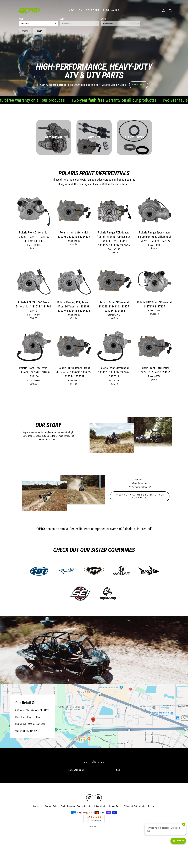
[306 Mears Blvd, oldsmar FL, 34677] (94, 716)
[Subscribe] (117, 770)
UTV (80, 10)
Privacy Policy (100, 806)
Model (103, 19)
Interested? (144, 529)
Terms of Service (84, 806)
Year (21, 19)
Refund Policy (115, 806)
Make (62, 19)
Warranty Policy (51, 806)
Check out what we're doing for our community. (139, 496)
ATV (71, 10)
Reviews (151, 806)
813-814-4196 (111, 10)
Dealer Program (68, 806)
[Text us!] (178, 841)
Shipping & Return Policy (135, 806)
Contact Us (37, 806)
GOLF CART (92, 10)
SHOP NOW (138, 84)
